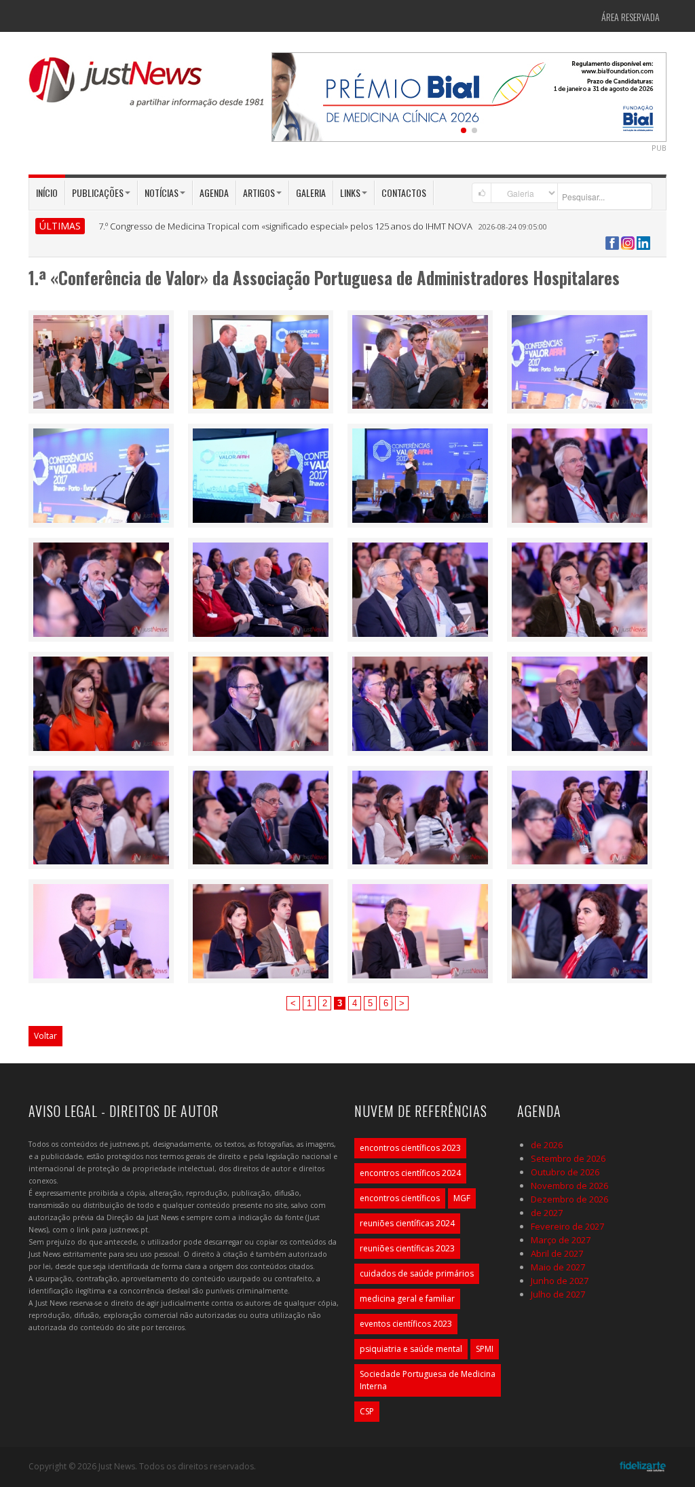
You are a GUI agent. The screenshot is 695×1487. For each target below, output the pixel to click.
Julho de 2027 (558, 1294)
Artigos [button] (259, 192)
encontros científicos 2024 (410, 1173)
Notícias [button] (162, 192)
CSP (367, 1411)
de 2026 (547, 1145)
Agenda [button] (214, 192)
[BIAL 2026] (469, 96)
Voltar (45, 1036)
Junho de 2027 (559, 1280)
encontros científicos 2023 (410, 1148)
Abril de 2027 (557, 1253)
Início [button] (47, 192)
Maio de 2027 (558, 1267)
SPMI (484, 1349)
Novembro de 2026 (569, 1185)
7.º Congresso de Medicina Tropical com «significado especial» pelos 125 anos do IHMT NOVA (285, 226)
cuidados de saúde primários (417, 1273)
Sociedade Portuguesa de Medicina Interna (427, 1380)
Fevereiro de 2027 (567, 1226)
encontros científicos (400, 1198)
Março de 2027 (560, 1240)
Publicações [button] (98, 192)
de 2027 (547, 1213)
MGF (461, 1198)
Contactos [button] (403, 192)
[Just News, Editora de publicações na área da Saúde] (147, 87)
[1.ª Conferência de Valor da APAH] (101, 360)
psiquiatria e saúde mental (411, 1349)
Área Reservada (630, 17)
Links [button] (350, 192)
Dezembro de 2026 (569, 1199)
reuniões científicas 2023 (407, 1248)
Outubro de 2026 (565, 1172)
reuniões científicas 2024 (407, 1223)
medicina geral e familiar (407, 1298)
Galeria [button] (311, 192)
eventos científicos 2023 (406, 1323)
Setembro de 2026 (568, 1158)
